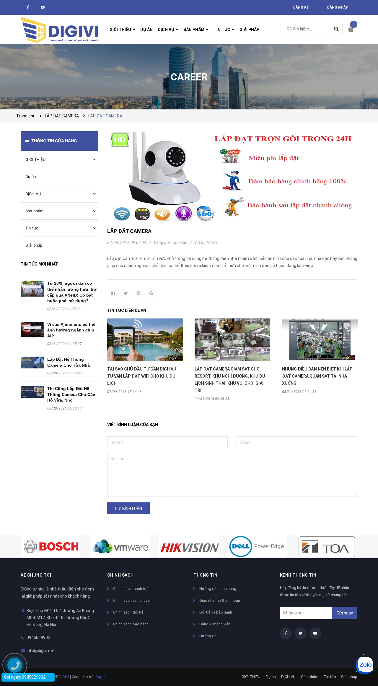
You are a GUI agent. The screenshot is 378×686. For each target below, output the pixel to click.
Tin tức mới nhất (39, 264)
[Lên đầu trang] (361, 645)
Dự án (30, 176)
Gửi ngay (345, 613)
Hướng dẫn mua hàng (217, 588)
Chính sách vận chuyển (132, 600)
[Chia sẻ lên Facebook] (113, 293)
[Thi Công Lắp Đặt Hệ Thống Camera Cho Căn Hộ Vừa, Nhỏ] (32, 392)
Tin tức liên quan (126, 310)
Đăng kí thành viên (214, 624)
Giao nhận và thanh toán (219, 600)
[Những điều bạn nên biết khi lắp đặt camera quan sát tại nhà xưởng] (320, 339)
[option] (145, 356)
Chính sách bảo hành (131, 624)
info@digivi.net (41, 650)
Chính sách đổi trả (128, 612)
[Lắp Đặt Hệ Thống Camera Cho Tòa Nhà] (32, 362)
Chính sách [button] (120, 575)
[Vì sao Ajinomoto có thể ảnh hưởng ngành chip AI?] (32, 330)
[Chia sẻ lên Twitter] (125, 293)
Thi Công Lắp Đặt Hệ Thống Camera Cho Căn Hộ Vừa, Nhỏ (71, 394)
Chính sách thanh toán (132, 588)
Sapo (100, 676)
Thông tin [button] (205, 575)
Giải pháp (34, 245)
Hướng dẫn (209, 636)
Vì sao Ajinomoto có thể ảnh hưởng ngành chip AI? (71, 330)
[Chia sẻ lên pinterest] (138, 293)
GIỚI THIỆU (35, 159)
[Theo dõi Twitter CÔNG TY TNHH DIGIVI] (43, 7)
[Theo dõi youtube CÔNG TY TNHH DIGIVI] (315, 633)
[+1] (151, 293)
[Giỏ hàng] (352, 29)
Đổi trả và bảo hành (215, 612)
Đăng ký (301, 7)
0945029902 (38, 637)
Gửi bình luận (128, 508)
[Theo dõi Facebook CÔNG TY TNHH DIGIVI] (28, 7)
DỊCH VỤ (33, 193)
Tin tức (31, 228)
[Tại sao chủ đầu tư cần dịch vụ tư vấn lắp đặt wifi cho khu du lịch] (145, 339)
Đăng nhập (337, 7)
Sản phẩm (34, 210)
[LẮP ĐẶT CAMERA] (232, 177)
